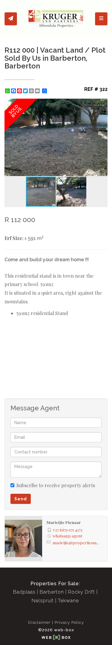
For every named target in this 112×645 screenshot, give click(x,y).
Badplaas (24, 592)
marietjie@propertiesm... (76, 542)
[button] (102, 104)
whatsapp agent (67, 535)
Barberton (52, 592)
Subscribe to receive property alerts (55, 485)
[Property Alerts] (10, 18)
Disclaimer (39, 622)
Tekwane (68, 600)
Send (20, 498)
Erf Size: (13, 238)
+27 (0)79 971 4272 (67, 529)
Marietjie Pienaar (64, 522)
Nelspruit (43, 600)
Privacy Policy (69, 622)
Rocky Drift (81, 592)
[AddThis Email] (38, 90)
